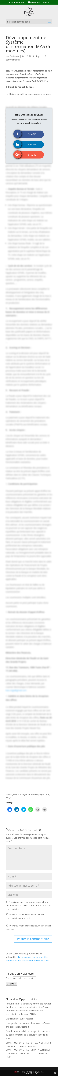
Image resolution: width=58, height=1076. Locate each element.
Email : (9, 978)
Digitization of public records (19, 1018)
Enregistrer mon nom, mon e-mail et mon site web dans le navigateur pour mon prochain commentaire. (28, 905)
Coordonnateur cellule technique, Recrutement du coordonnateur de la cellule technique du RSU (28, 1035)
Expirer (39, 56)
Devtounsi (14, 56)
